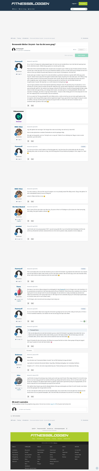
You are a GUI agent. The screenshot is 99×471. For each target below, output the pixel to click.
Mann (63, 454)
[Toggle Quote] (29, 330)
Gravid (26, 452)
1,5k (17, 239)
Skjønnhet (64, 452)
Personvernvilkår (41, 428)
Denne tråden (80, 9)
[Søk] (86, 9)
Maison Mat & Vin (54, 461)
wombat (19, 226)
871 (17, 388)
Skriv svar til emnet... (25, 409)
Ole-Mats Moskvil (18, 207)
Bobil (76, 459)
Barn (26, 463)
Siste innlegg (23, 9)
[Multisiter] (28, 106)
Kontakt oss (50, 428)
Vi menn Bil (78, 450)
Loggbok (19, 221)
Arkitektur (14, 450)
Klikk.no (55, 443)
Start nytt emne (69, 55)
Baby (26, 459)
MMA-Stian (19, 127)
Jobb (38, 454)
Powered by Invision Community (49, 430)
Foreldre (27, 446)
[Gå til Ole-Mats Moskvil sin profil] (18, 212)
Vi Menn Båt (78, 454)
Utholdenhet (27, 50)
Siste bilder (32, 9)
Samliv (39, 457)
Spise (51, 454)
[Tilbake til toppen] (49, 424)
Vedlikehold (15, 459)
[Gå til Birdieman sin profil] (18, 359)
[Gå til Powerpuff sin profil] (13, 49)
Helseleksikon (40, 438)
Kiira (18, 375)
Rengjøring (15, 457)
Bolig (14, 446)
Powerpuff (20, 48)
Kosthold (48, 438)
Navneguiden (28, 454)
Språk (33, 428)
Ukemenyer (53, 450)
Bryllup (64, 457)
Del (75, 49)
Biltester (77, 452)
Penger (39, 463)
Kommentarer (40, 450)
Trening (54, 438)
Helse (33, 438)
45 (18, 139)
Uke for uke (28, 457)
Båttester (77, 457)
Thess (18, 286)
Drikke (51, 457)
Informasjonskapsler (60, 428)
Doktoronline (67, 438)
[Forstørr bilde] (67, 82)
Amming (27, 461)
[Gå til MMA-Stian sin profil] (18, 132)
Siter (32, 105)
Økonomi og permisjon (30, 468)
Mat (38, 461)
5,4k (17, 299)
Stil (63, 450)
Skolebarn (27, 466)
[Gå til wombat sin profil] (18, 231)
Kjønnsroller (40, 452)
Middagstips (53, 459)
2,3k (17, 219)
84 (18, 74)
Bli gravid (27, 450)
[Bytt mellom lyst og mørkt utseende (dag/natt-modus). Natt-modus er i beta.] (66, 428)
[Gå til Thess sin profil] (18, 291)
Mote (64, 446)
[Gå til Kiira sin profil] (18, 380)
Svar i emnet (81, 55)
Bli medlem (83, 3)
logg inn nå (53, 404)
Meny (15, 9)
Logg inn (74, 3)
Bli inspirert (15, 452)
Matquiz (52, 463)
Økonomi (14, 461)
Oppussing (15, 454)
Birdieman (18, 354)
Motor (77, 446)
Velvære (60, 438)
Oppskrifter (53, 452)
